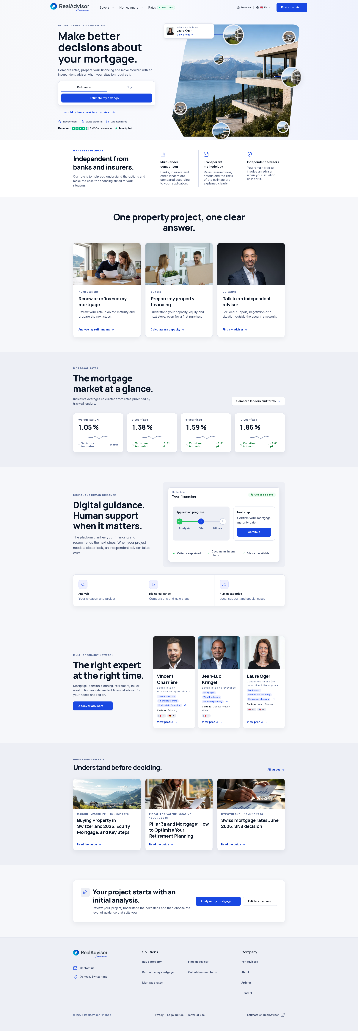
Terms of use (196, 1014)
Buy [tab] (129, 87)
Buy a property (152, 961)
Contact (246, 993)
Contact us (87, 968)
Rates (160, 7)
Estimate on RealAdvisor (263, 1014)
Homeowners (128, 7)
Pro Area (246, 7)
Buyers (104, 7)
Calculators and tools (202, 972)
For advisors (249, 961)
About (245, 972)
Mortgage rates (152, 982)
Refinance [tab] (84, 87)
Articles (246, 982)
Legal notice (175, 1014)
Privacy (159, 1014)
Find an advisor (198, 961)
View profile (165, 721)
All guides (274, 769)
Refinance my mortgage (158, 972)
